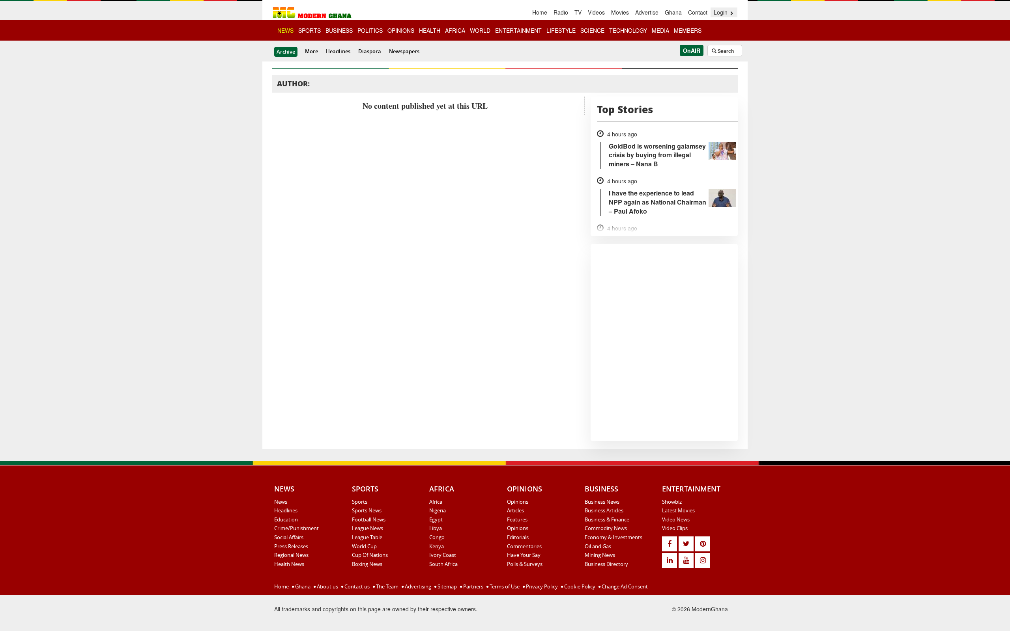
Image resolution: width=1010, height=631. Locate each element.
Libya (435, 528)
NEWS (285, 30)
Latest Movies (678, 510)
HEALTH (429, 30)
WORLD (480, 30)
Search (725, 50)
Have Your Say (524, 554)
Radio (561, 12)
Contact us (356, 586)
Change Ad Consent (624, 586)
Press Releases (291, 546)
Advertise (646, 12)
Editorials (518, 537)
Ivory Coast (442, 554)
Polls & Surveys (524, 564)
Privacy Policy (541, 586)
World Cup (364, 546)
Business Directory (606, 564)
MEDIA (660, 30)
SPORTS (309, 30)
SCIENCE (592, 30)
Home (539, 12)
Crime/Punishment (296, 528)
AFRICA (455, 30)
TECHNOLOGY (628, 30)
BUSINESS (339, 30)
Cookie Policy (579, 586)
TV (578, 12)
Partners (472, 586)
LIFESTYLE (561, 30)
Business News (602, 501)
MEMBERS (687, 30)
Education (286, 519)
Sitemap (446, 586)
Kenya (436, 546)
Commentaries (524, 546)
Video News (676, 519)
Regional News (291, 554)
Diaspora (369, 51)
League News (367, 528)
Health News (289, 564)
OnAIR (691, 50)
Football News (368, 519)
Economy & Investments (613, 537)
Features (517, 519)
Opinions (517, 501)
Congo (437, 537)
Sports (359, 501)
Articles (515, 510)
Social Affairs (288, 537)
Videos (596, 12)
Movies (620, 12)
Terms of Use (504, 586)
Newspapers (404, 51)
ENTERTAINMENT (518, 30)
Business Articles (604, 510)
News (280, 501)
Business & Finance (607, 519)
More (311, 51)
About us (327, 586)
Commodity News (606, 528)
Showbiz (672, 501)
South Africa (443, 564)
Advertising (417, 586)
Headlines (338, 51)
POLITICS (370, 30)
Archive (286, 51)
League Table (367, 537)
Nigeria (437, 510)
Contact (697, 12)
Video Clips (675, 528)
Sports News (367, 510)
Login (721, 12)
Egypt (436, 519)
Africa (435, 501)
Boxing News (367, 564)
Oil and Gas (598, 546)
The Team (386, 586)
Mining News (600, 554)
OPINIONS (400, 30)
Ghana (673, 12)
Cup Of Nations (370, 554)
